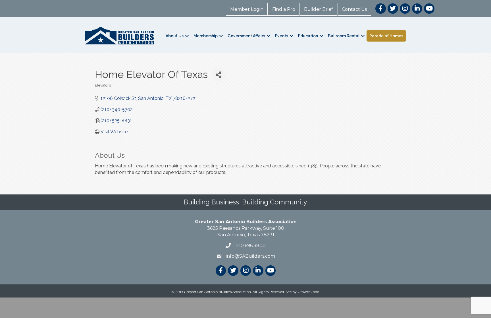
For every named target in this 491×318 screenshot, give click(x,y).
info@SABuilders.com (250, 256)
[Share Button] (218, 74)
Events (281, 36)
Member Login (246, 9)
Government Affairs (246, 36)
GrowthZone (308, 292)
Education (308, 36)
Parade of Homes (386, 36)
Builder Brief (318, 9)
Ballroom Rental (343, 36)
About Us (175, 36)
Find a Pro (283, 9)
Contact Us (354, 9)
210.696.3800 (250, 245)
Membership (206, 36)
